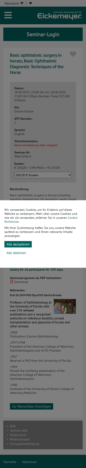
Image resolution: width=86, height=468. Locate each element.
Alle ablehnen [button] (16, 253)
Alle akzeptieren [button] (18, 244)
